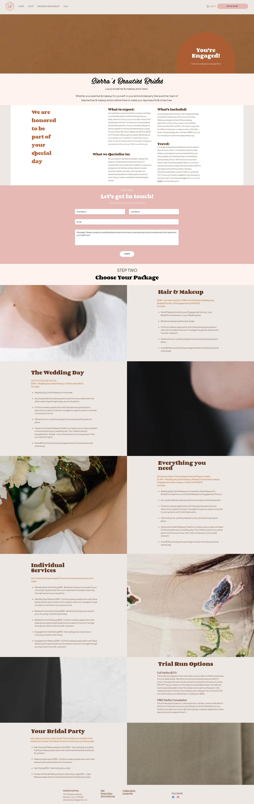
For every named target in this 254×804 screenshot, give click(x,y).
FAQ (102, 790)
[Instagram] (177, 797)
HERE (159, 181)
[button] (211, 6)
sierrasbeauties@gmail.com (182, 178)
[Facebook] (173, 797)
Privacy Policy (106, 793)
